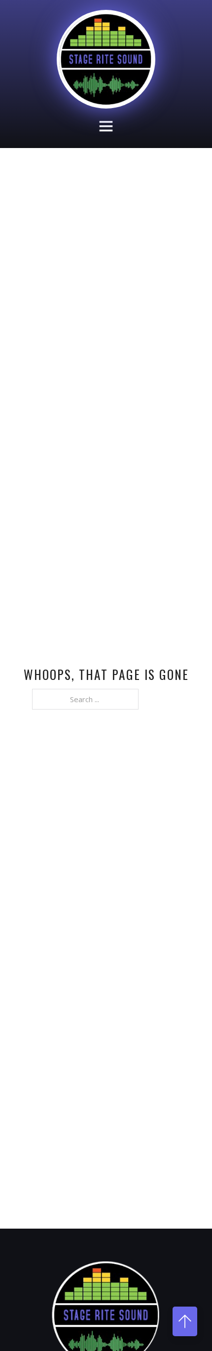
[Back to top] (185, 1321)
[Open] (106, 125)
